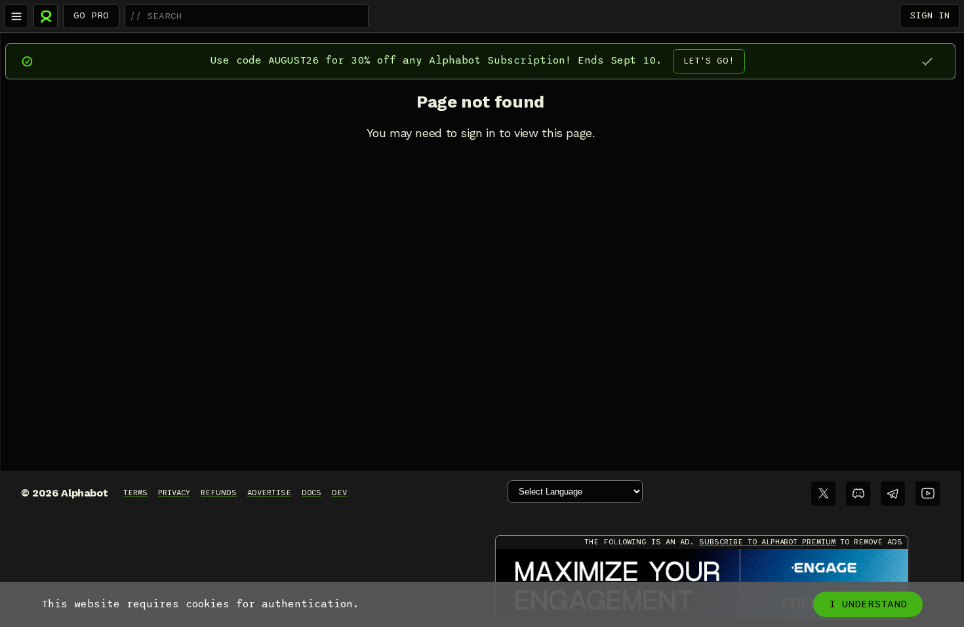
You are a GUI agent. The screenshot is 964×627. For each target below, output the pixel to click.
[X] (823, 493)
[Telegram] (893, 493)
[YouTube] (927, 493)
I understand (868, 604)
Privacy (174, 492)
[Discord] (858, 493)
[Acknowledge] (927, 61)
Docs (311, 492)
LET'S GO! (708, 60)
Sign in (930, 15)
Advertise (269, 492)
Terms (135, 492)
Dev (339, 492)
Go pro (91, 15)
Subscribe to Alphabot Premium (767, 541)
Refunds (219, 492)
